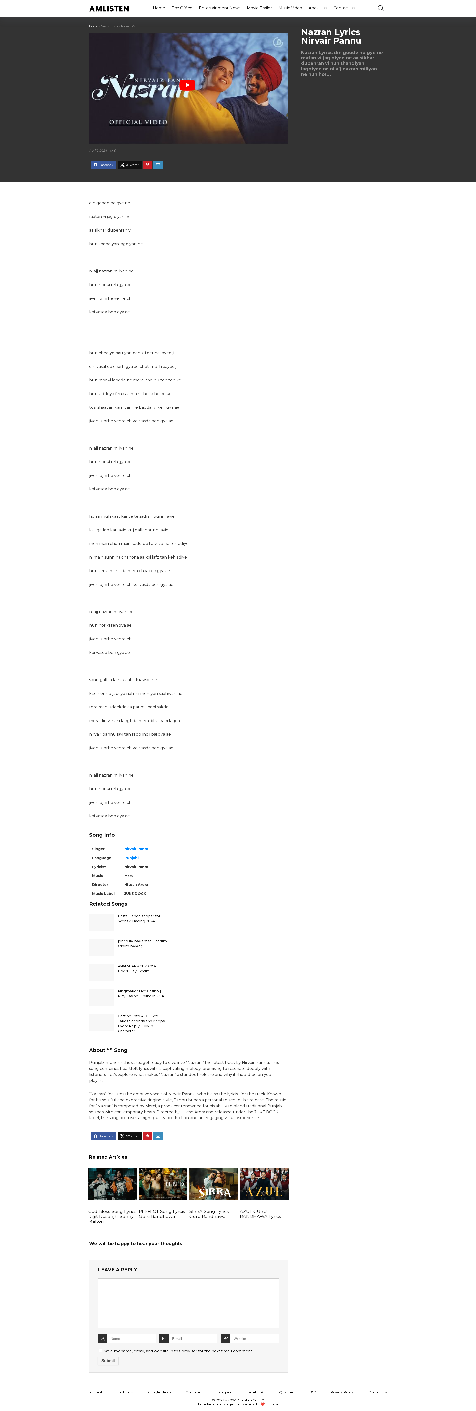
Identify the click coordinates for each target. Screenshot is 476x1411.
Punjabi (131, 858)
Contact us (344, 8)
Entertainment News (219, 8)
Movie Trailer (259, 8)
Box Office (182, 8)
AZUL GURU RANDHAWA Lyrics (260, 1214)
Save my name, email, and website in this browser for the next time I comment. (178, 1351)
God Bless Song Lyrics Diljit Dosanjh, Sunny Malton (112, 1216)
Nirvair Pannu (136, 849)
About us (318, 8)
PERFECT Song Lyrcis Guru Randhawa (162, 1214)
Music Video (290, 8)
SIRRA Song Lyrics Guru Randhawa (209, 1214)
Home (159, 8)
